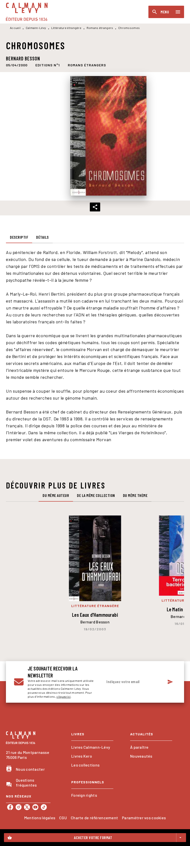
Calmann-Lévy (36, 27)
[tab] (19, 237)
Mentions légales (39, 817)
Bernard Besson (23, 58)
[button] (47, 65)
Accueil (15, 27)
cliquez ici (63, 696)
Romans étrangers (100, 27)
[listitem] (10, 807)
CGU (63, 817)
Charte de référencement (94, 817)
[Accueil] (27, 12)
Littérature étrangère (66, 27)
